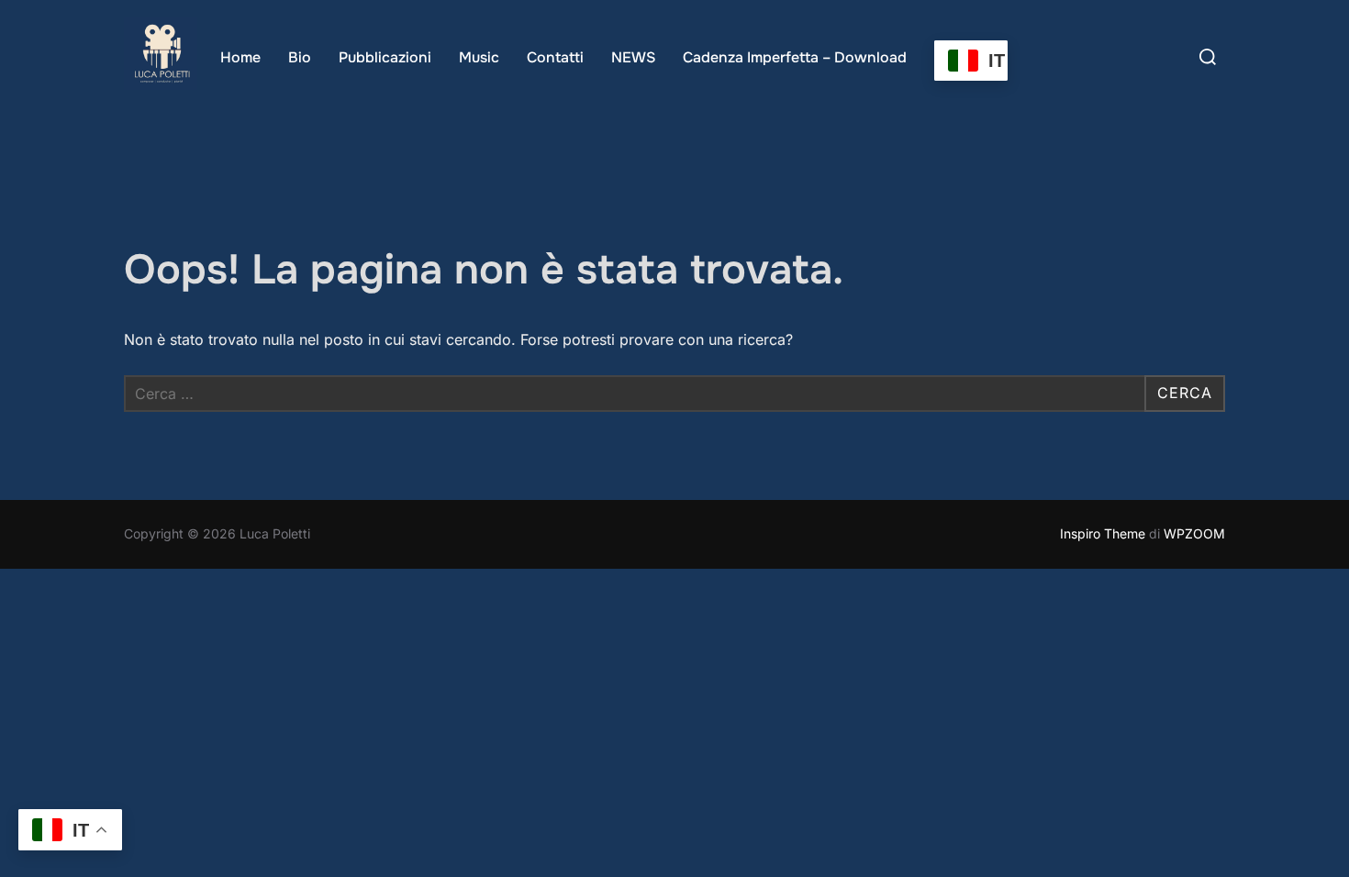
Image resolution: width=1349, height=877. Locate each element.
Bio (299, 57)
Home (240, 57)
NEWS (633, 57)
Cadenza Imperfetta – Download (795, 57)
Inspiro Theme (1102, 533)
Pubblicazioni (385, 57)
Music (479, 57)
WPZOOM (1194, 533)
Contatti (555, 57)
